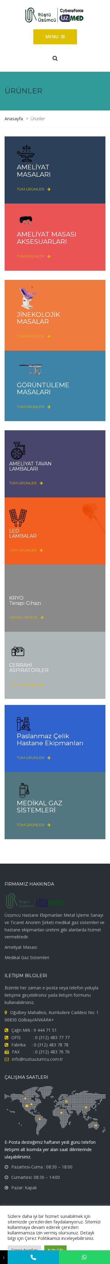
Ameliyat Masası (21, 947)
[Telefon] (33, 1257)
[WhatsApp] (84, 1257)
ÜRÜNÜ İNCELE (23, 617)
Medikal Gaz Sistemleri (27, 957)
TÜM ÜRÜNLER (30, 189)
